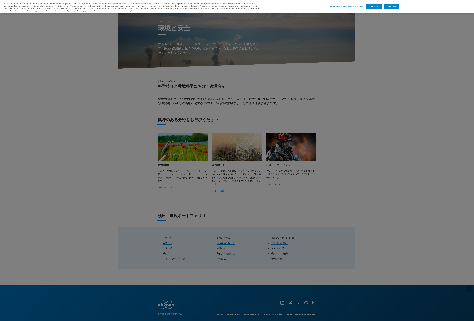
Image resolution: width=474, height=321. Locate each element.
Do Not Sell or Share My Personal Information (346, 6)
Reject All (374, 6)
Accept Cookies (391, 6)
